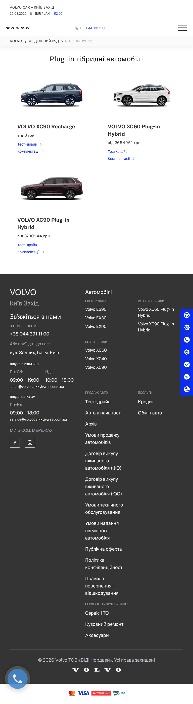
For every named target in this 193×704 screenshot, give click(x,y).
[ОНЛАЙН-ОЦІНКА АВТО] (186, 364)
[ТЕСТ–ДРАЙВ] (186, 315)
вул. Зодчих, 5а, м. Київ (34, 352)
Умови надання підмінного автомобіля (102, 530)
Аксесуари (97, 635)
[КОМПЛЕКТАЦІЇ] (186, 352)
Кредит (146, 402)
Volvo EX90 (96, 326)
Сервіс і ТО (97, 613)
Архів (91, 424)
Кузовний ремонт (104, 624)
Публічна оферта (103, 549)
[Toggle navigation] (182, 28)
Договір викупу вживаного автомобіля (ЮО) (103, 486)
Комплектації (28, 151)
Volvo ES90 (96, 309)
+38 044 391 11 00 (29, 334)
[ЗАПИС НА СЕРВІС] (186, 327)
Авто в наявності (103, 413)
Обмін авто (150, 413)
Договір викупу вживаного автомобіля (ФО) (103, 460)
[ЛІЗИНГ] (186, 389)
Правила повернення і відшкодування (102, 586)
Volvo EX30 (96, 318)
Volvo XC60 (96, 350)
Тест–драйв (27, 144)
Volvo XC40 (96, 358)
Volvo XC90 (96, 367)
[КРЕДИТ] (186, 377)
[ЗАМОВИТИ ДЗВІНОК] (186, 339)
